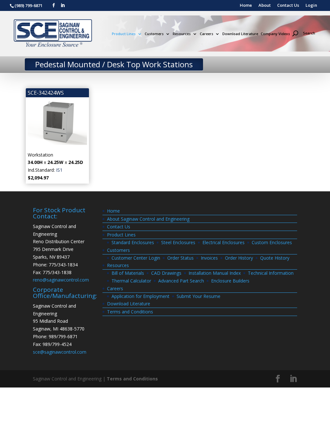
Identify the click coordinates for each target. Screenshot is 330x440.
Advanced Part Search (181, 281)
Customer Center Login (136, 258)
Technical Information (271, 273)
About (264, 5)
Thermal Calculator (131, 281)
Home (246, 5)
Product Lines (124, 34)
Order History (239, 258)
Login (311, 5)
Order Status (180, 258)
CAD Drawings (166, 273)
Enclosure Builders (230, 281)
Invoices (209, 258)
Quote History (274, 258)
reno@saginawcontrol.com (61, 280)
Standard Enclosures (133, 242)
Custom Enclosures (272, 242)
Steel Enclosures (178, 242)
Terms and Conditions (130, 312)
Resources (182, 34)
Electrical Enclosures (223, 242)
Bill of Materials (128, 273)
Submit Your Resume (198, 296)
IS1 (59, 170)
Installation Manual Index (215, 273)
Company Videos (275, 34)
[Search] (306, 22)
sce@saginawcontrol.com (59, 352)
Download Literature (240, 34)
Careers (206, 34)
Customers (154, 34)
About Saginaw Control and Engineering (148, 219)
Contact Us (288, 5)
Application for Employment (141, 296)
